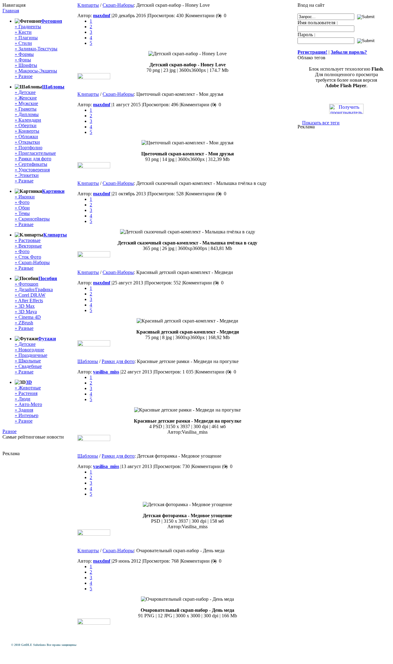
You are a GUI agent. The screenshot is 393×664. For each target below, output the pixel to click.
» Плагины (26, 37)
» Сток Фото (28, 257)
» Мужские (26, 103)
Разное (9, 431)
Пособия (47, 278)
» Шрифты (26, 65)
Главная (10, 10)
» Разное (24, 76)
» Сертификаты (31, 164)
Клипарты (55, 234)
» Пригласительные (35, 153)
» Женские (26, 97)
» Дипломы (27, 114)
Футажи (47, 338)
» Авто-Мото (28, 404)
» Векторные (28, 245)
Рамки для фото (118, 361)
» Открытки (27, 142)
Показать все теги (321, 122)
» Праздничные (31, 355)
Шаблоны (53, 86)
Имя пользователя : (318, 22)
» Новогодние (29, 349)
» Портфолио (28, 147)
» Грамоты (26, 108)
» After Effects (29, 300)
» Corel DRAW (30, 295)
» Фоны (23, 59)
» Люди (22, 398)
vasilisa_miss (106, 371)
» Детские (25, 92)
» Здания (24, 409)
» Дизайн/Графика (34, 289)
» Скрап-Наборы (32, 262)
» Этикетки (27, 175)
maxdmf (101, 15)
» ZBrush (24, 322)
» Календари (28, 120)
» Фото (22, 202)
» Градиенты (28, 26)
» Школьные (28, 360)
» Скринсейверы (32, 218)
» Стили (23, 43)
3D (29, 382)
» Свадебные (28, 366)
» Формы (24, 54)
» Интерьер (26, 415)
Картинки (53, 191)
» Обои (22, 207)
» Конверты (27, 131)
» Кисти (23, 32)
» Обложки (26, 136)
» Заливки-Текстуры (36, 48)
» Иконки (25, 196)
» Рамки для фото (33, 158)
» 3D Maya (26, 311)
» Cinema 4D (28, 317)
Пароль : (306, 34)
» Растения (26, 393)
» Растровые (28, 240)
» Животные (28, 387)
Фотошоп (51, 21)
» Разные (24, 180)
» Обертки (26, 125)
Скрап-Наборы (118, 5)
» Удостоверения (32, 169)
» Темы (22, 213)
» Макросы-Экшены (36, 70)
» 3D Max (25, 306)
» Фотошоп (26, 284)
